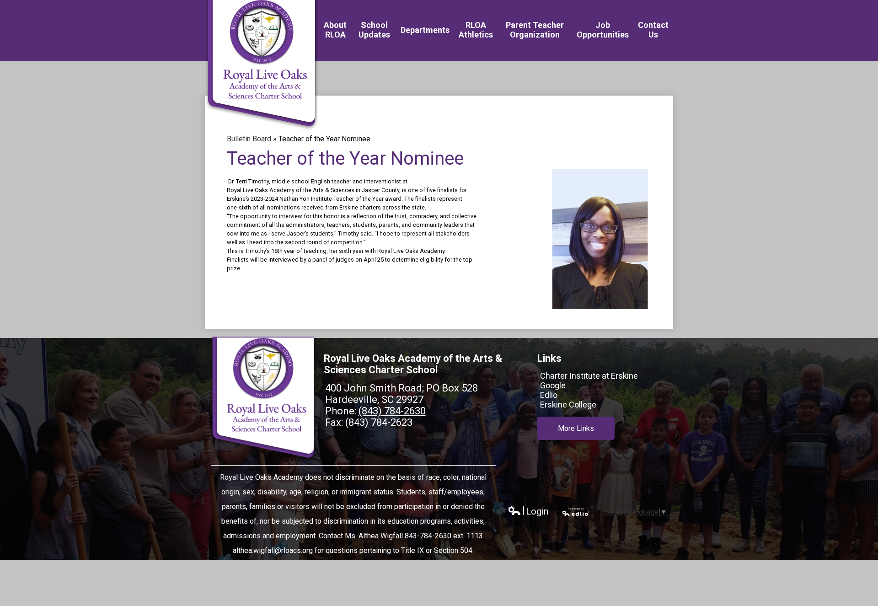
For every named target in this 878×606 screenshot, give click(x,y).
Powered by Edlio (576, 512)
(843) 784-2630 (392, 411)
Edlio (548, 395)
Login (528, 511)
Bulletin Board (249, 138)
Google (553, 385)
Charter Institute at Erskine (589, 376)
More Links (576, 428)
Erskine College (568, 404)
